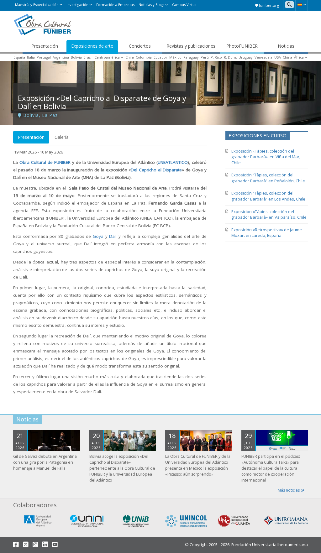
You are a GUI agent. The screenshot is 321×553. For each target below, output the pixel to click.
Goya (98, 236)
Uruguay (246, 57)
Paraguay (191, 57)
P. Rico (216, 57)
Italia (31, 57)
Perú (205, 57)
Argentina (61, 57)
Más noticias (289, 490)
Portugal (44, 57)
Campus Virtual (184, 4)
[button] (302, 4)
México (175, 57)
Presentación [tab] (31, 137)
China (287, 57)
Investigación (77, 4)
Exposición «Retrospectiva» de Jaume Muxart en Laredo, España (266, 232)
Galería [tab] (62, 137)
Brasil (87, 57)
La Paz (50, 115)
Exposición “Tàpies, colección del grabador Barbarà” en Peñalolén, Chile (268, 178)
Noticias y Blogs (151, 4)
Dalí (113, 236)
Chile (129, 57)
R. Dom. (230, 57)
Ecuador (160, 57)
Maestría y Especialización (37, 4)
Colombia (144, 57)
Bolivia (76, 57)
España (19, 57)
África (299, 57)
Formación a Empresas (115, 4)
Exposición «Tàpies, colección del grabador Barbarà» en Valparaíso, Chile (269, 214)
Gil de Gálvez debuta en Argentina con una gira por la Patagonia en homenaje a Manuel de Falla (45, 462)
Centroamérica (107, 57)
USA (277, 57)
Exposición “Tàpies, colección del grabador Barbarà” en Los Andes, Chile (268, 196)
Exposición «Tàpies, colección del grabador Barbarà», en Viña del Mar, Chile (265, 156)
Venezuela (263, 57)
